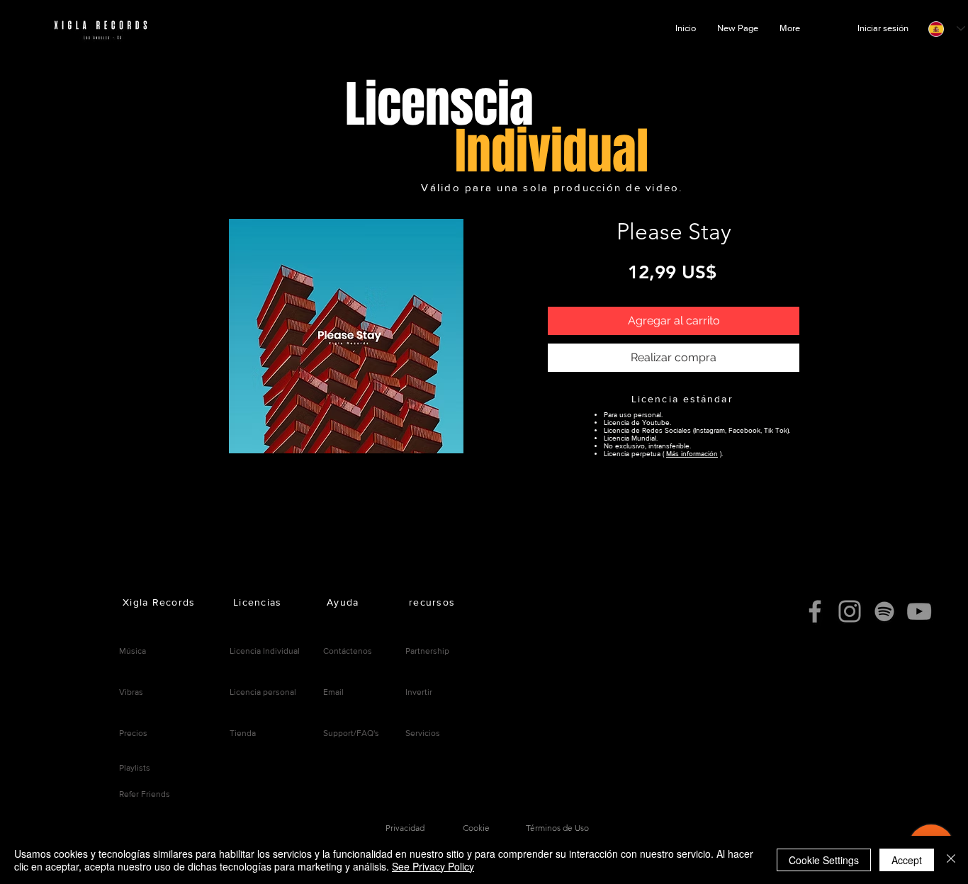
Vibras (131, 692)
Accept (906, 860)
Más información (692, 454)
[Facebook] (815, 611)
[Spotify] (884, 611)
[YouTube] (919, 611)
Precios (133, 733)
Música (132, 651)
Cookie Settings (824, 860)
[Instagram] (850, 611)
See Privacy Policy (433, 866)
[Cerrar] (950, 860)
